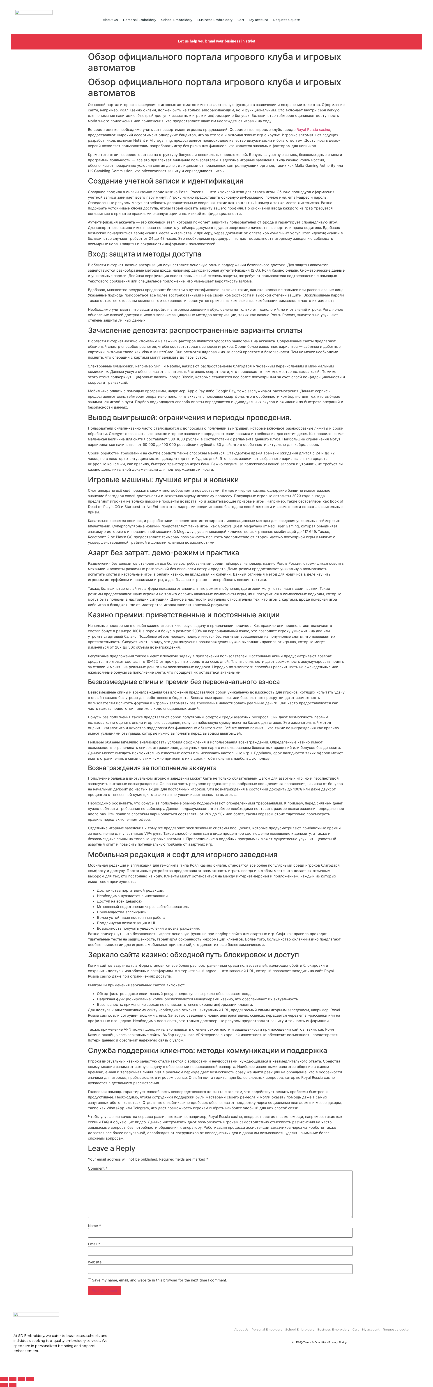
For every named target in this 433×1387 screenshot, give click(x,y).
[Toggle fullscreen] (21, 1379)
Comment (98, 1168)
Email (94, 1244)
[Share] (12, 1379)
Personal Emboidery (139, 20)
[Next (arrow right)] (12, 1385)
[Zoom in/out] (30, 1379)
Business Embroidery (215, 20)
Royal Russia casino (313, 129)
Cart (240, 20)
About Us (110, 20)
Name (94, 1225)
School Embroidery (176, 20)
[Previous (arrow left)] (4, 1385)
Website (94, 1262)
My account (258, 20)
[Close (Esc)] (4, 1379)
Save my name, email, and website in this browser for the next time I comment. (159, 1280)
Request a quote (286, 20)
